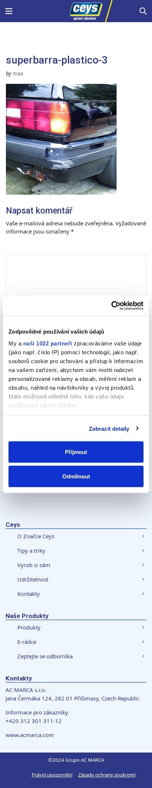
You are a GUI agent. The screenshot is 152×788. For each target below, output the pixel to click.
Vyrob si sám (33, 565)
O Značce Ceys (35, 536)
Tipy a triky (31, 550)
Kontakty (28, 593)
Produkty (29, 627)
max (18, 73)
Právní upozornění (52, 774)
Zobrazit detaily (109, 428)
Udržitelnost (32, 579)
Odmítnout (76, 476)
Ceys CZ (76, 11)
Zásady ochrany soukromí (106, 774)
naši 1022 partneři (47, 343)
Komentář (27, 247)
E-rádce (26, 641)
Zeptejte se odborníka (45, 656)
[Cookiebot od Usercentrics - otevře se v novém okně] (111, 305)
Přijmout (76, 452)
